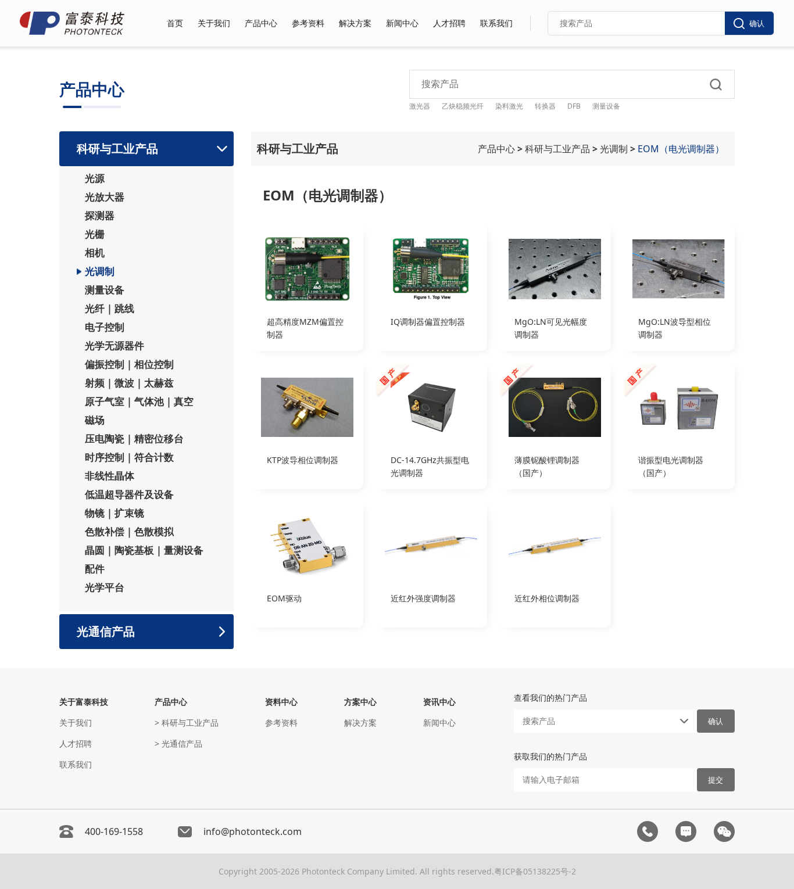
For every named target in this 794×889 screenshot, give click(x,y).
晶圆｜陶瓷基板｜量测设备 (144, 550)
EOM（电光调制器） (682, 148)
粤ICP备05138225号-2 (535, 871)
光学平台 (104, 587)
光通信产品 (106, 631)
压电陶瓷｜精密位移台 (134, 438)
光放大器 (104, 197)
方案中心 (360, 701)
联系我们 (496, 22)
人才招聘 (449, 22)
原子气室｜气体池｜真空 (139, 401)
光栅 (95, 234)
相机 (95, 252)
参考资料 (308, 22)
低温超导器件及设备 (129, 494)
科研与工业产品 (117, 148)
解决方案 (355, 22)
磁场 (95, 420)
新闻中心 (402, 22)
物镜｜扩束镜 (114, 513)
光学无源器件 (114, 345)
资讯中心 (439, 701)
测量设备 (104, 290)
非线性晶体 (109, 475)
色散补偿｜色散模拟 (129, 531)
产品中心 (261, 22)
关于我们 (214, 22)
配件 (95, 568)
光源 (95, 178)
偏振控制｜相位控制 (129, 364)
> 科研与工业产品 (187, 722)
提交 (715, 780)
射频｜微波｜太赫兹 (129, 383)
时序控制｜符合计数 (129, 457)
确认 (756, 23)
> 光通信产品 (178, 743)
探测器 (100, 215)
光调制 (100, 271)
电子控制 (104, 327)
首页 (175, 22)
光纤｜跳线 (109, 308)
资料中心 (281, 701)
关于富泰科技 (83, 701)
